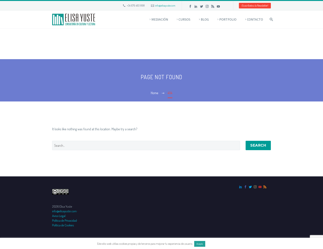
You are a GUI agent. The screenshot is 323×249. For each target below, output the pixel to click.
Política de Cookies (63, 225)
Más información (216, 243)
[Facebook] (190, 6)
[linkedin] (240, 186)
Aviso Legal (58, 216)
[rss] (264, 186)
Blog (205, 19)
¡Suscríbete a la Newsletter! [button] (255, 5)
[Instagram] (207, 6)
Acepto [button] (199, 243)
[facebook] (245, 186)
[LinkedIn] (196, 6)
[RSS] (213, 6)
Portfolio (227, 19)
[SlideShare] (224, 6)
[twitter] (250, 186)
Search (258, 145)
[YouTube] (218, 6)
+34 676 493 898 (136, 5)
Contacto (255, 19)
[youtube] (260, 186)
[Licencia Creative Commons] (60, 191)
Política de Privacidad (64, 220)
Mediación (159, 19)
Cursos (184, 19)
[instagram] (255, 186)
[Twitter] (201, 6)
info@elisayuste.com (165, 5)
